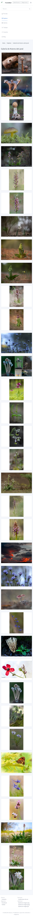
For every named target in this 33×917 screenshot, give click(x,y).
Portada (5, 13)
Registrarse (25, 2)
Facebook (4, 903)
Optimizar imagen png (23, 903)
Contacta (4, 899)
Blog (4, 37)
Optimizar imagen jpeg (24, 904)
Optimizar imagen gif (23, 906)
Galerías (5, 23)
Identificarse (16, 2)
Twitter (3, 904)
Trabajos (5, 27)
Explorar (5, 18)
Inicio (3, 43)
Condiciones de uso (23, 899)
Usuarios (5, 32)
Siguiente (2, 893)
